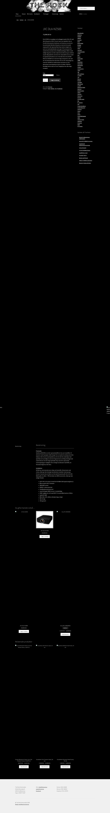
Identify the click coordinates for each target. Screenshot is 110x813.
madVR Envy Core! (83, 153)
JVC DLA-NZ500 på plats (84, 150)
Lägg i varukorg (55, 80)
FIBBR (79, 60)
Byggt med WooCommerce (22, 804)
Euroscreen (80, 58)
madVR (79, 85)
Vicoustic (80, 123)
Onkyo (79, 92)
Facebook (38, 791)
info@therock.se (43, 787)
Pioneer (79, 97)
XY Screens (80, 126)
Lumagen (80, 82)
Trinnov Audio (81, 119)
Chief (79, 48)
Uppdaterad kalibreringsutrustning (84, 144)
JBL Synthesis (81, 74)
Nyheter (62, 14)
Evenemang (55, 14)
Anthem (79, 36)
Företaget (46, 14)
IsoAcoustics (81, 69)
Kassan (24, 14)
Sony (79, 113)
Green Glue (80, 63)
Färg (44, 73)
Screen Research (81, 107)
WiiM (79, 124)
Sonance (80, 109)
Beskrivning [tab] (18, 446)
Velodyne (80, 121)
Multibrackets (81, 91)
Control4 (80, 50)
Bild (49, 88)
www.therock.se (40, 789)
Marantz (79, 89)
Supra (79, 114)
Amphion (80, 35)
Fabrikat (21, 20)
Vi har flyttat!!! (82, 148)
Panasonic (80, 96)
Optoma (79, 94)
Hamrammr (80, 65)
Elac (78, 55)
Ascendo (79, 40)
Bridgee (79, 45)
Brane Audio (80, 43)
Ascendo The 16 (82, 155)
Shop (17, 14)
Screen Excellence (82, 106)
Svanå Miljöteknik (82, 116)
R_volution (80, 102)
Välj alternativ (65, 634)
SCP (78, 104)
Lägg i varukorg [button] (23, 631)
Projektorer (59, 88)
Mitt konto (30, 14)
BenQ (79, 41)
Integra (79, 67)
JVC (25, 20)
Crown (79, 53)
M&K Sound (80, 84)
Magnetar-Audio (81, 87)
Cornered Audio (81, 52)
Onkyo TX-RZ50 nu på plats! (85, 160)
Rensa (58, 75)
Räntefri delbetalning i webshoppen (84, 138)
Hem (18, 20)
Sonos (79, 111)
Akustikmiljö (80, 33)
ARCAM (79, 38)
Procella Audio (81, 99)
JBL (78, 72)
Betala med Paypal (83, 158)
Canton (79, 46)
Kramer (79, 80)
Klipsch (79, 79)
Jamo (79, 70)
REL (78, 101)
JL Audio (79, 75)
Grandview (80, 62)
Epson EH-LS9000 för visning (85, 141)
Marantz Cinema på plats (85, 163)
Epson (79, 57)
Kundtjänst (37, 14)
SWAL (79, 118)
